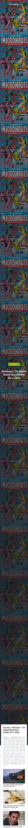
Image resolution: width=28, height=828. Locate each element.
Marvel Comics (14, 364)
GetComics (14, 4)
